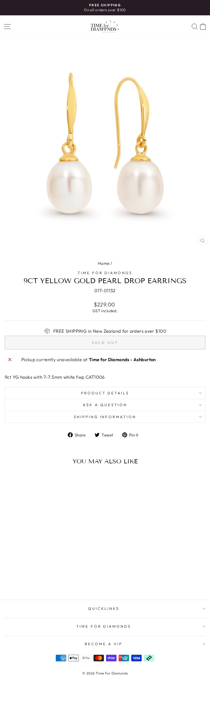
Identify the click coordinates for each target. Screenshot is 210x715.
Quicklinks (103, 608)
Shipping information (105, 417)
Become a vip (103, 644)
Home (104, 263)
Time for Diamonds (105, 273)
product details (105, 393)
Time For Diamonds (103, 626)
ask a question (105, 405)
